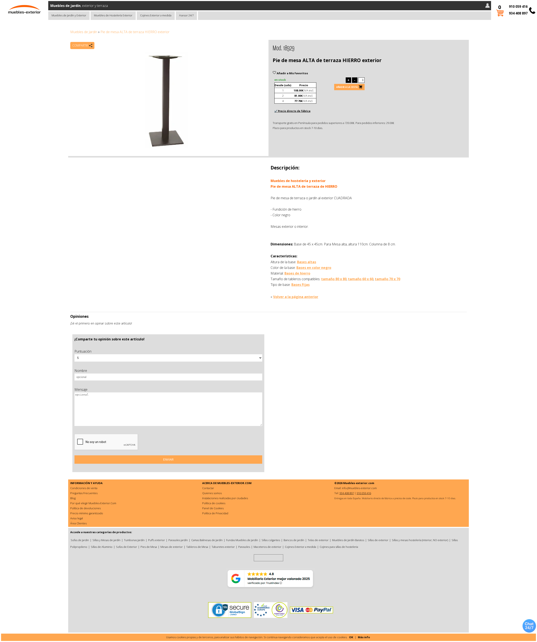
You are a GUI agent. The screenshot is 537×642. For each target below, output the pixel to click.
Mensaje (80, 389)
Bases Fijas (300, 284)
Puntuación (82, 351)
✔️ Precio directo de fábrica (292, 111)
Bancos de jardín (294, 540)
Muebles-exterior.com (358, 483)
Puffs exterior (156, 540)
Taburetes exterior (223, 547)
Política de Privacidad (215, 513)
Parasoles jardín (178, 540)
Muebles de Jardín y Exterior (69, 15)
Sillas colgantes (271, 540)
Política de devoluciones (85, 508)
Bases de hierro (297, 273)
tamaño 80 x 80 (334, 279)
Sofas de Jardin (80, 540)
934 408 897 (518, 13)
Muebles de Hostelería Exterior (113, 15)
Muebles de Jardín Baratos (348, 540)
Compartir (80, 45)
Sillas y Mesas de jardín (106, 540)
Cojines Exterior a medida (155, 15)
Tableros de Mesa (197, 547)
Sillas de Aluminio (101, 547)
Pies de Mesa (149, 547)
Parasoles (244, 547)
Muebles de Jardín (83, 32)
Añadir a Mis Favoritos (292, 73)
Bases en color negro (313, 267)
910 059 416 (518, 6)
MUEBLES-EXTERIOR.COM (234, 483)
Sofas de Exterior (126, 547)
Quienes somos (212, 493)
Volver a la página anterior (295, 296)
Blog (73, 498)
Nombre (80, 370)
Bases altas (306, 262)
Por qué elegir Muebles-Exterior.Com (93, 503)
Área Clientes (78, 523)
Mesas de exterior (171, 547)
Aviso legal (76, 518)
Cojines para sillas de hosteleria (339, 547)
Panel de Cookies (213, 508)
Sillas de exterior (378, 540)
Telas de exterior (318, 540)
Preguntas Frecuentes (84, 493)
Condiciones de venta (83, 488)
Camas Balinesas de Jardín (207, 540)
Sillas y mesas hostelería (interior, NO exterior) (420, 540)
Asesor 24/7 (186, 15)
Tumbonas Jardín (134, 540)
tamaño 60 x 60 (360, 279)
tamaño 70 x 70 (387, 279)
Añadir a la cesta (347, 87)
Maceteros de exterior (267, 547)
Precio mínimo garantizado (86, 513)
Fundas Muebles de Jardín (242, 540)
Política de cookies (213, 503)
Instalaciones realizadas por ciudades (225, 498)
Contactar (208, 488)
